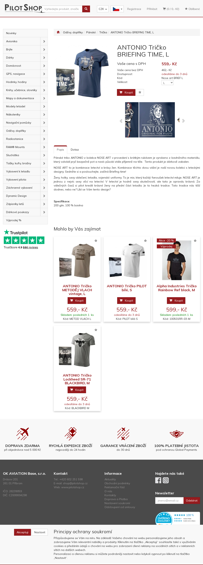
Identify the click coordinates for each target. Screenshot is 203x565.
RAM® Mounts (15, 147)
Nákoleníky (13, 114)
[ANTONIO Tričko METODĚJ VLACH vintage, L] (77, 260)
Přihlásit (152, 9)
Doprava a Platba (116, 499)
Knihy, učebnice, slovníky (21, 90)
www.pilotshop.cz (72, 487)
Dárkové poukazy (17, 212)
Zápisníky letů (15, 204)
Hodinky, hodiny (16, 82)
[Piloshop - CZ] (117, 9)
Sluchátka (12, 155)
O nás (108, 491)
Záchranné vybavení (19, 187)
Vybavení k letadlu (18, 171)
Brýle (9, 49)
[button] (44, 41)
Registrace (134, 9)
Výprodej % (13, 220)
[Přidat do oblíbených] (140, 92)
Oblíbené (194, 9)
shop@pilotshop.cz (75, 483)
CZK (101, 9)
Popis (60, 149)
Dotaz (75, 149)
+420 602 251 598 (71, 479)
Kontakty (110, 495)
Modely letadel (15, 106)
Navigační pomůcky (18, 122)
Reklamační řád (114, 487)
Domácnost (13, 65)
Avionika (11, 41)
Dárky (10, 57)
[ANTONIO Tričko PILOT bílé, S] (127, 260)
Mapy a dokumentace (20, 98)
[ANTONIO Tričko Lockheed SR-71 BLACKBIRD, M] (77, 350)
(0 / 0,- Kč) (172, 9)
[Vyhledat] (86, 9)
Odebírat (191, 500)
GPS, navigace (15, 74)
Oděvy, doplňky (16, 131)
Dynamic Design (16, 196)
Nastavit (39, 532)
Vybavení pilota (16, 179)
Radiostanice (14, 139)
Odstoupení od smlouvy (119, 507)
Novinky (11, 33)
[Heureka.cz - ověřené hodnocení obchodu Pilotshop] (177, 520)
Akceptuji (22, 532)
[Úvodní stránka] (58, 32)
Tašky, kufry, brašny (18, 163)
